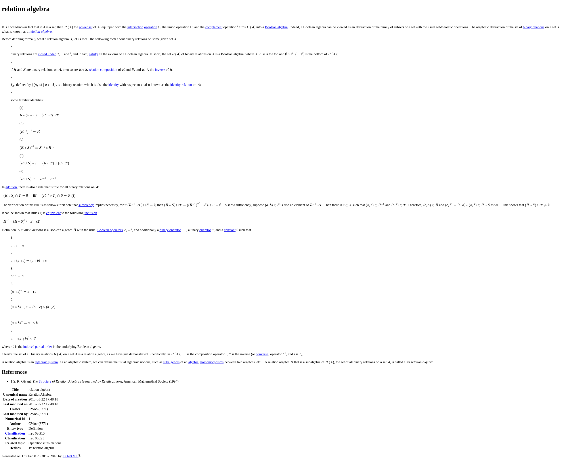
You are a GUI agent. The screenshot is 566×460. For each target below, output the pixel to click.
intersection (135, 27)
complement (213, 27)
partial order (43, 346)
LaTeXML (70, 456)
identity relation (181, 85)
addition (11, 187)
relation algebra (40, 31)
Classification (15, 433)
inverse (160, 69)
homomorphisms (212, 362)
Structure (45, 381)
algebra (193, 362)
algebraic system (46, 362)
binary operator (170, 230)
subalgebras (171, 362)
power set (85, 27)
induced (28, 346)
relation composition (103, 69)
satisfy (93, 54)
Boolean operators (110, 230)
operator (205, 230)
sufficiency (86, 205)
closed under (47, 54)
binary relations (533, 27)
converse (262, 354)
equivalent (53, 213)
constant (229, 230)
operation (150, 27)
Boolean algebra (276, 27)
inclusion (90, 213)
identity (113, 85)
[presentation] (44, 27)
